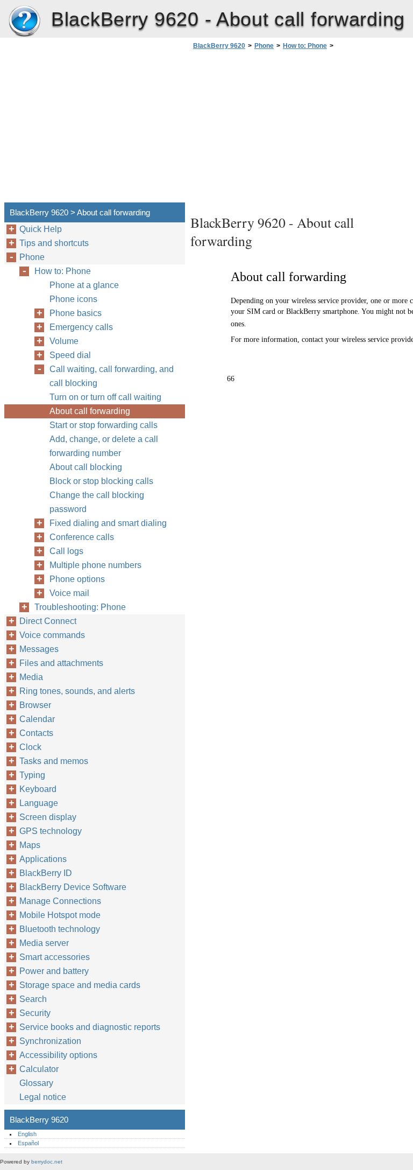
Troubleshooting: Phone (80, 607)
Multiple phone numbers (95, 565)
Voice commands (52, 635)
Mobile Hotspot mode (60, 915)
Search (33, 999)
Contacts (36, 733)
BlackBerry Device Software (72, 887)
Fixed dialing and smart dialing (108, 523)
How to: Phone (305, 46)
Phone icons (73, 299)
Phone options (77, 579)
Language (38, 803)
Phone (264, 46)
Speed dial (70, 355)
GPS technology (50, 831)
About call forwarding (89, 411)
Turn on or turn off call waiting (105, 397)
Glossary (36, 1083)
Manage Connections (60, 901)
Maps (29, 845)
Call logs (66, 551)
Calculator (39, 1069)
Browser (35, 705)
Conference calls (81, 537)
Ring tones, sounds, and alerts (77, 691)
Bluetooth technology (59, 929)
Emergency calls (81, 327)
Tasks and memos (53, 761)
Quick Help (40, 229)
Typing (32, 775)
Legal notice (42, 1097)
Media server (44, 943)
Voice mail (69, 593)
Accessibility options (58, 1055)
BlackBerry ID (45, 873)
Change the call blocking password (96, 502)
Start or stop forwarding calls (103, 425)
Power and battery (54, 971)
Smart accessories (54, 957)
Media (31, 677)
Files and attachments (61, 663)
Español (28, 1143)
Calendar (37, 719)
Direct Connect (47, 621)
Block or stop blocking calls (101, 481)
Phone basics (75, 313)
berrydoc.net (46, 1162)
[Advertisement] (280, 129)
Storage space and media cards (79, 985)
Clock (30, 747)
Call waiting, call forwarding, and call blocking (111, 376)
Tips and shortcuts (54, 243)
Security (35, 1013)
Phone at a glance (84, 285)
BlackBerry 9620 (24, 21)
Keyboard (37, 789)
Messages (39, 649)
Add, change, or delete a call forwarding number (103, 446)
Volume (64, 341)
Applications (43, 859)
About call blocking (85, 467)
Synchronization (50, 1041)
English (27, 1134)
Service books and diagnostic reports (89, 1027)
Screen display (47, 817)
